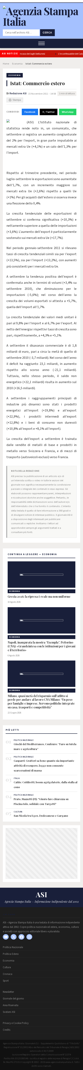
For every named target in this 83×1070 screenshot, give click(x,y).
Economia (17, 64)
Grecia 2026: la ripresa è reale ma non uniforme (39, 596)
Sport (6, 981)
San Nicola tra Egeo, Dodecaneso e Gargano (41, 815)
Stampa (16, 100)
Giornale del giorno (13, 998)
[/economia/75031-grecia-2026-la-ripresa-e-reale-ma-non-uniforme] (41, 574)
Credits (6, 1030)
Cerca (47, 32)
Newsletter (8, 992)
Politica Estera (11, 954)
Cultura (7, 967)
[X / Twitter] (14, 937)
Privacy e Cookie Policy (16, 1023)
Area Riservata (10, 1005)
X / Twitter (49, 112)
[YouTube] (6, 937)
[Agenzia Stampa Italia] (41, 21)
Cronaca (7, 974)
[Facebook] (21, 937)
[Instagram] (29, 937)
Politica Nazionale (13, 947)
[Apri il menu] (41, 43)
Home (6, 64)
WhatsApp (68, 112)
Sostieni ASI (9, 1012)
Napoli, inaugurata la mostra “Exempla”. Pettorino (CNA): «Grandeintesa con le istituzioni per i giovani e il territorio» (41, 646)
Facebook (30, 112)
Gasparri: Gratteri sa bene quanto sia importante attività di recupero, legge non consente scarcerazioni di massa (44, 765)
